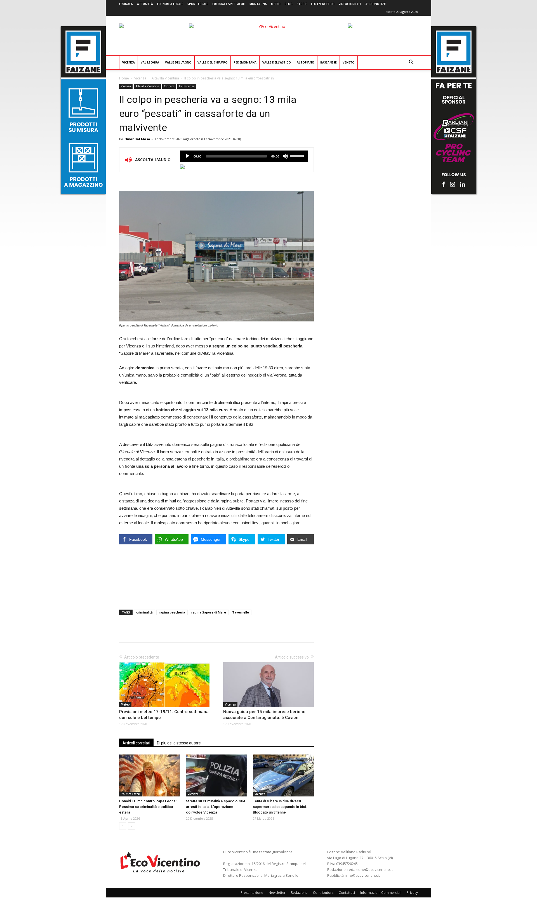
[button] (411, 62)
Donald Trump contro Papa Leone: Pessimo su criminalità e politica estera (147, 806)
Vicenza (128, 62)
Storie (302, 4)
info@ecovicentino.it (362, 875)
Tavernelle (240, 612)
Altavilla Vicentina (165, 78)
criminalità (144, 612)
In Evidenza (187, 86)
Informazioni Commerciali (380, 892)
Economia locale (170, 4)
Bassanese (328, 62)
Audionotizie (376, 4)
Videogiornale (350, 4)
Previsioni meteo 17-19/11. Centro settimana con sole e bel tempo (164, 714)
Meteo (276, 4)
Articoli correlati (136, 743)
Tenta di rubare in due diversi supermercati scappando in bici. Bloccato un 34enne (280, 806)
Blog (289, 4)
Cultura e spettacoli (228, 4)
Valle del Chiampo (212, 62)
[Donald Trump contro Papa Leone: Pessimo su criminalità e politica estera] (149, 775)
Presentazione (252, 892)
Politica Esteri (130, 794)
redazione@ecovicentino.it (370, 869)
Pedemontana (245, 62)
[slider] (297, 156)
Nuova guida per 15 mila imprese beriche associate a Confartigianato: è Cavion (264, 714)
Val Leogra (150, 62)
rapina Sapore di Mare (208, 612)
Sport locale (197, 4)
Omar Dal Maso (137, 139)
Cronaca (126, 4)
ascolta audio (187, 156)
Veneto (349, 62)
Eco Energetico (323, 4)
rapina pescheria (172, 612)
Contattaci (347, 892)
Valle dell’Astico (276, 62)
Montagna (258, 4)
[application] (244, 156)
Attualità (145, 4)
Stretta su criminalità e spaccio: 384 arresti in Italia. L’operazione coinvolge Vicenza (215, 806)
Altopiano (305, 62)
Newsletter (277, 892)
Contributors (323, 892)
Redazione (299, 892)
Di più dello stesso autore (179, 743)
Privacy (412, 892)
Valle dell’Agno (178, 62)
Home (124, 78)
